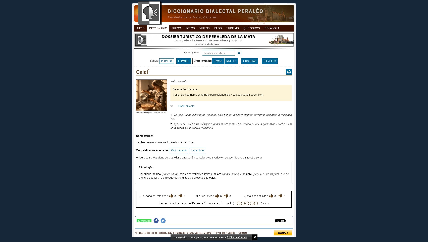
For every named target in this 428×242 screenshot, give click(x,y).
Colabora (272, 28)
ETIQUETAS (249, 61)
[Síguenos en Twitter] (164, 220)
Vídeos (204, 28)
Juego (176, 28)
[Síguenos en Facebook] (156, 220)
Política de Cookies (237, 237)
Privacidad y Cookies (225, 233)
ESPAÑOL (183, 61)
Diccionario (158, 28)
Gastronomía (179, 150)
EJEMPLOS (269, 61)
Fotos (190, 28)
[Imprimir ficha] (289, 72)
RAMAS (218, 61)
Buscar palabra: (193, 52)
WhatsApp (145, 221)
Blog (218, 28)
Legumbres (197, 150)
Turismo (232, 28)
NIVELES (231, 61)
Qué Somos (251, 28)
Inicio (140, 28)
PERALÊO (166, 61)
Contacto (242, 233)
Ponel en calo (186, 106)
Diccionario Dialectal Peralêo (211, 13)
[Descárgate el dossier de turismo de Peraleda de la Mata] (213, 40)
